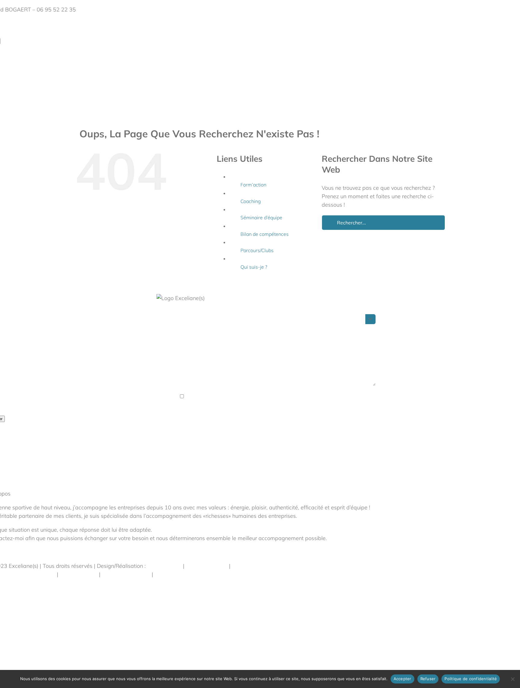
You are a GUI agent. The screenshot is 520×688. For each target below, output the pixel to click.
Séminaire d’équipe (261, 217)
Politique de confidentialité (264, 565)
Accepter (402, 678)
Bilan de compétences (264, 234)
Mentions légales (207, 565)
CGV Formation (79, 574)
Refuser (428, 678)
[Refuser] (512, 679)
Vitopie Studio (164, 565)
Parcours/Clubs (257, 250)
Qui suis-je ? (253, 267)
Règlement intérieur (126, 574)
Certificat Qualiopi (177, 574)
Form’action (253, 185)
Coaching (250, 201)
